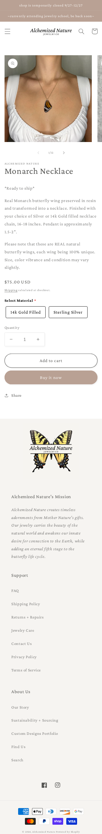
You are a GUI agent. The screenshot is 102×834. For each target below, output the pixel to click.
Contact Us (21, 643)
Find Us (18, 746)
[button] (7, 31)
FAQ (15, 590)
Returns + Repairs (27, 617)
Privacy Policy (24, 657)
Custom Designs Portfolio (34, 733)
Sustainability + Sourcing (34, 720)
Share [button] (16, 395)
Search (17, 760)
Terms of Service (26, 670)
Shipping (11, 290)
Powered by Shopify (68, 831)
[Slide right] (64, 153)
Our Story (20, 707)
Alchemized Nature (44, 831)
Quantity (12, 327)
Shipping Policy (25, 604)
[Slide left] (38, 153)
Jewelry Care (22, 630)
